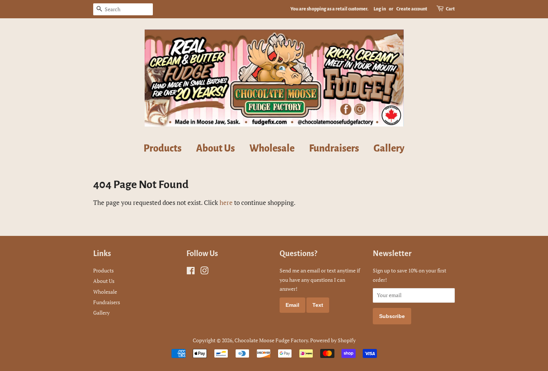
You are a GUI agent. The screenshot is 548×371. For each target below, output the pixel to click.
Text (317, 305)
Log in (380, 9)
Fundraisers (334, 148)
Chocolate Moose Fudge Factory (271, 340)
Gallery (389, 148)
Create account (411, 9)
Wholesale (272, 148)
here (226, 202)
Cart (450, 9)
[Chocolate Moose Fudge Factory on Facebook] (190, 271)
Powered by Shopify (333, 340)
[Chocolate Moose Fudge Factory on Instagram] (204, 271)
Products (163, 148)
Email (292, 305)
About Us (215, 148)
